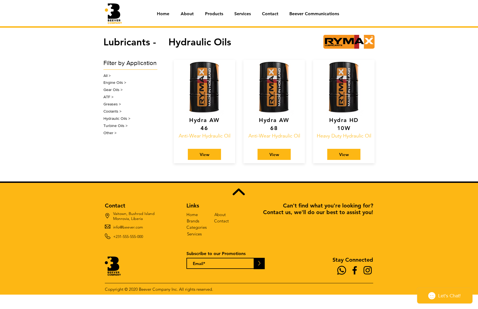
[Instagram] (367, 270)
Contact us (277, 212)
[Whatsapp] (341, 270)
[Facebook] (354, 270)
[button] (214, 14)
